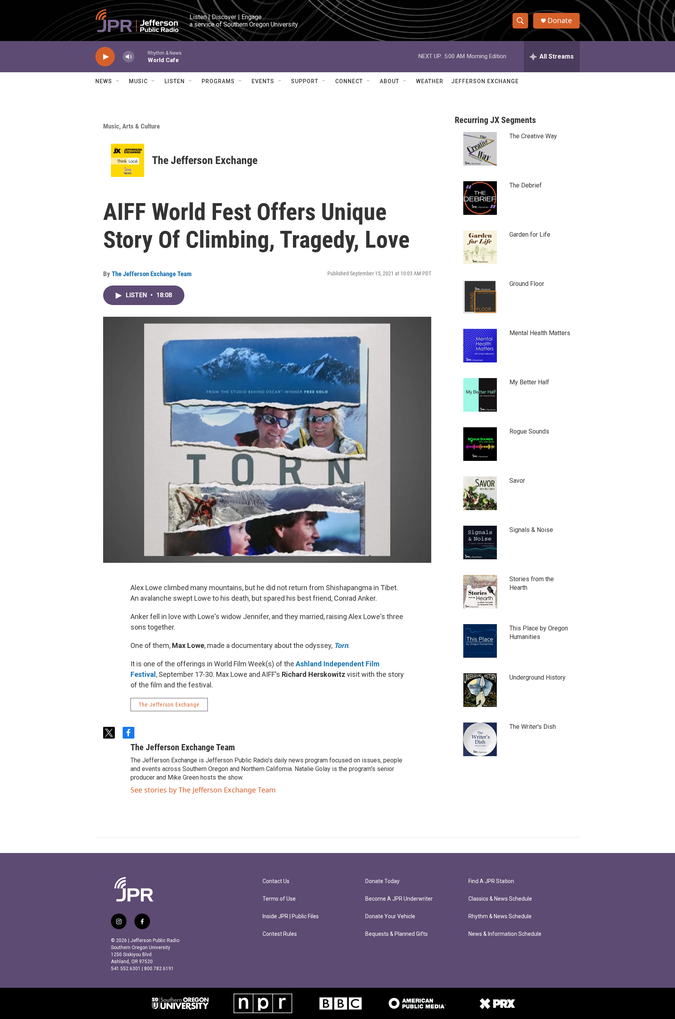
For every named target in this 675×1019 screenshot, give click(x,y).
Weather (429, 81)
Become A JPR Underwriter (399, 899)
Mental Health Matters (539, 333)
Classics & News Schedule (500, 899)
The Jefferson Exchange (204, 160)
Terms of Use (279, 899)
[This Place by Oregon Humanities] (480, 641)
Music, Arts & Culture (131, 126)
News (103, 81)
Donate (560, 20)
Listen (174, 81)
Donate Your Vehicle (390, 916)
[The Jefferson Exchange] (127, 160)
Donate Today (382, 881)
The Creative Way (533, 136)
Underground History (537, 677)
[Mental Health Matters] (480, 345)
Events (263, 81)
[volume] (128, 57)
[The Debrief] (480, 198)
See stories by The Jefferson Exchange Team (203, 789)
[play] (105, 56)
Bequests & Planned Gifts (396, 934)
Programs (218, 81)
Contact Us (275, 881)
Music (138, 81)
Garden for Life (529, 234)
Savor (517, 480)
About (389, 81)
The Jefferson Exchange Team (152, 274)
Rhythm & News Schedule (500, 916)
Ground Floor (526, 283)
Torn (341, 645)
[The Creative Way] (480, 149)
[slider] (141, 56)
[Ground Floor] (480, 296)
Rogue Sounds (529, 431)
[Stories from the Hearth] (480, 592)
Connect (349, 81)
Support (304, 81)
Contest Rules (279, 934)
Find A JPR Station (491, 881)
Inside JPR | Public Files (290, 916)
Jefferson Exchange (485, 81)
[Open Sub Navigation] (118, 81)
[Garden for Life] (480, 247)
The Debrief (525, 185)
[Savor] (480, 493)
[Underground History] (480, 690)
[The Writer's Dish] (480, 739)
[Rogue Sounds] (480, 444)
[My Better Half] (480, 395)
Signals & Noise (531, 530)
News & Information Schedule (504, 934)
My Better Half (529, 382)
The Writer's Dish (532, 726)
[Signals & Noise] (480, 542)
